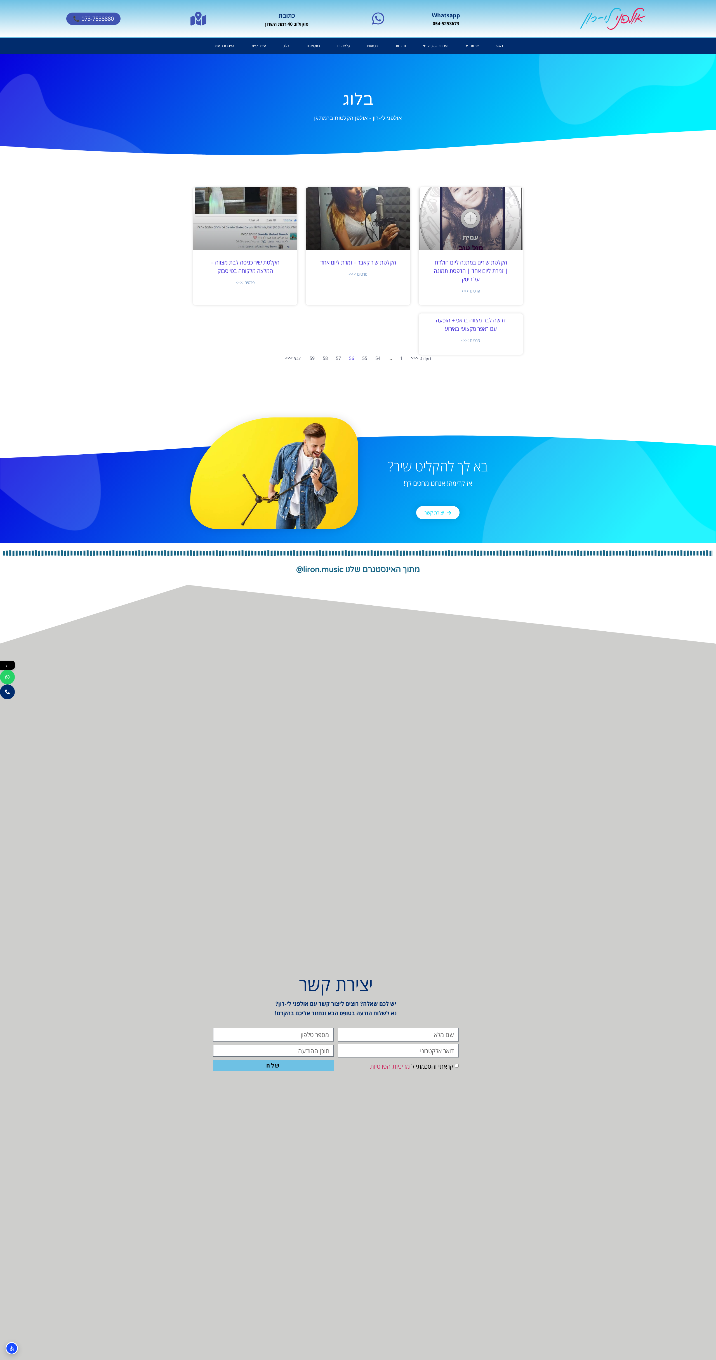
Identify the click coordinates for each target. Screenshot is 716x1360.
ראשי (499, 45)
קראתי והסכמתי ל (411, 1066)
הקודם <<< (421, 358)
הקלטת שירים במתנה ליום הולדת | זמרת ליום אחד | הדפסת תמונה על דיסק (471, 271)
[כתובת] (198, 19)
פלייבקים (343, 45)
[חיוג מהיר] (7, 691)
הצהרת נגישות (223, 45)
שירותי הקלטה (438, 45)
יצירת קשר (258, 45)
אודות (475, 45)
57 (338, 358)
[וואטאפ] (7, 677)
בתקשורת (313, 45)
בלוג (286, 45)
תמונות (401, 45)
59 (312, 358)
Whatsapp (446, 15)
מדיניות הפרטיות (390, 1066)
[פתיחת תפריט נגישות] (12, 1348)
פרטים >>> (470, 291)
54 (377, 358)
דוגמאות (372, 45)
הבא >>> (293, 358)
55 (364, 358)
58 (325, 358)
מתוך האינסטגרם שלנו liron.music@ (358, 569)
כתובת (287, 15)
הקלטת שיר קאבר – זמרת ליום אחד (358, 262)
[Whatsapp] (378, 18)
